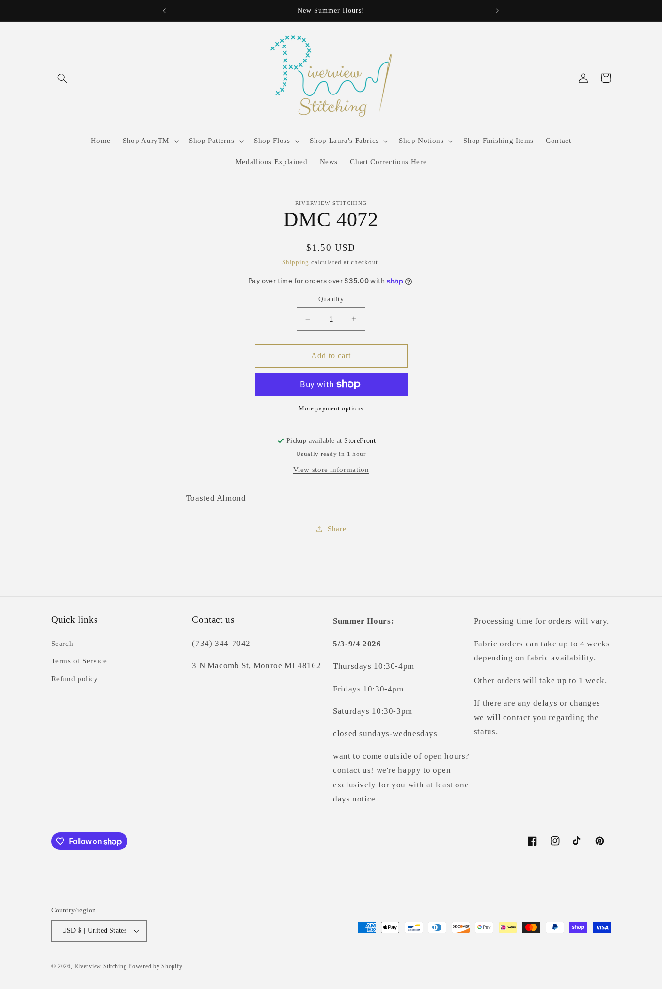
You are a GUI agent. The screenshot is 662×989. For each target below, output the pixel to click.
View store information (331, 469)
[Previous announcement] (164, 10)
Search (62, 643)
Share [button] (337, 529)
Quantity (331, 299)
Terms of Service (79, 661)
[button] (62, 78)
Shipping (295, 262)
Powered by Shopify (155, 966)
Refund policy (74, 679)
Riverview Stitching (100, 966)
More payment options (331, 408)
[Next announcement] (497, 10)
